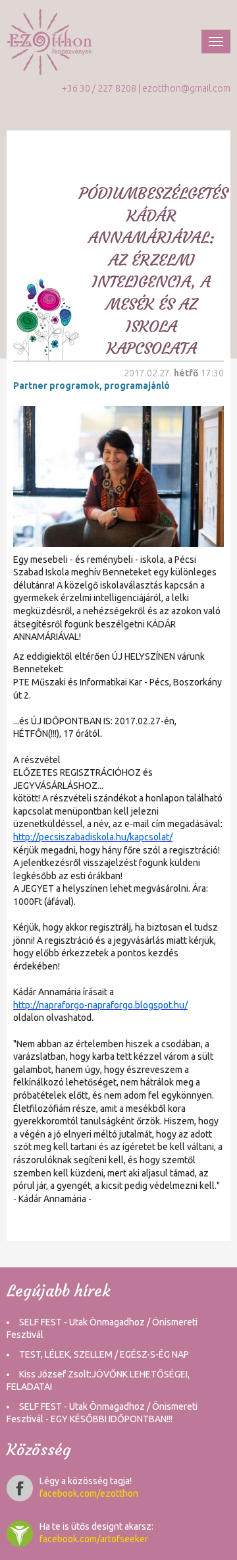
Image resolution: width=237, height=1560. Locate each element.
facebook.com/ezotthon (89, 1493)
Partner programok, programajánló (91, 385)
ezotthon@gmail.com (186, 88)
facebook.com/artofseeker (94, 1539)
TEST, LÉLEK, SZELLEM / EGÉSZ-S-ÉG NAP (104, 1354)
